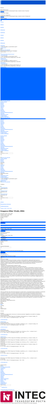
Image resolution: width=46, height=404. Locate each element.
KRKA (1, 304)
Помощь (2, 376)
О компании (2, 368)
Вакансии (2, 76)
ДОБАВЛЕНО (2, 223)
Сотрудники (2, 77)
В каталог (2, 11)
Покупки (2, 377)
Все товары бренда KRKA (5, 367)
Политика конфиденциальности (6, 78)
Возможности (3, 383)
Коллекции (2, 381)
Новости (2, 73)
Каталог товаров (3, 84)
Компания (2, 89)
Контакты (2, 88)
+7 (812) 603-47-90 (3, 194)
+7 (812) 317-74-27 (3, 190)
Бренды (1, 87)
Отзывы (2, 75)
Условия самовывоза (4, 82)
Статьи (1, 74)
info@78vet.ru (3, 329)
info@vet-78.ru (3, 47)
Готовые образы (3, 382)
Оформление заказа (4, 97)
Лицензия (2, 79)
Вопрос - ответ (3, 379)
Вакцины (2, 85)
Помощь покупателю (4, 378)
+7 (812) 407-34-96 (3, 179)
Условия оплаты (3, 81)
